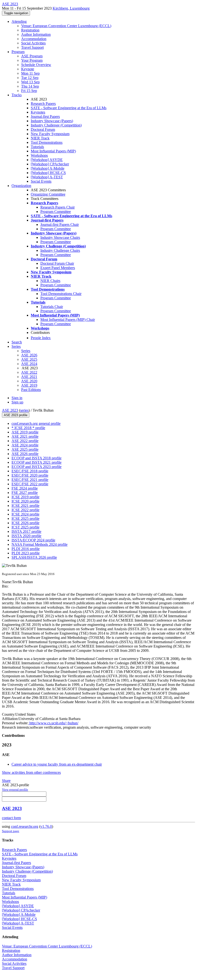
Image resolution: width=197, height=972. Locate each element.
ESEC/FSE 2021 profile (30, 480)
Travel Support (32, 47)
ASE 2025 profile (25, 449)
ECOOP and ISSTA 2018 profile (37, 458)
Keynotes (38, 112)
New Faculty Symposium (50, 134)
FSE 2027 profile (25, 493)
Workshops (39, 155)
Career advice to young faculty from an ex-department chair (57, 764)
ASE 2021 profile (25, 436)
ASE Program (32, 56)
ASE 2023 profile (15, 415)
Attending (19, 21)
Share (6, 781)
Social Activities (33, 43)
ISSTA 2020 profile (26, 536)
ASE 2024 (29, 364)
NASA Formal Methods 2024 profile (40, 544)
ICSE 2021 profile (25, 506)
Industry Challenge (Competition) (56, 125)
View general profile (15, 789)
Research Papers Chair (57, 207)
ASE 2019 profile (25, 432)
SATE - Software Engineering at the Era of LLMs (68, 108)
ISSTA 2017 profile (26, 531)
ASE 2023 (10, 410)
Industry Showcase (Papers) (52, 121)
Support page (10, 831)
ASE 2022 (29, 372)
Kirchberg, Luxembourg (71, 8)
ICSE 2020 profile (25, 501)
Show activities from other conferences (31, 772)
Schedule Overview (36, 65)
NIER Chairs (50, 281)
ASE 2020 (29, 381)
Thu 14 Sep (30, 86)
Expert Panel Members (57, 268)
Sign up (17, 402)
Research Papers (43, 104)
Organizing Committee (48, 194)
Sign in (17, 398)
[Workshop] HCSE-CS (48, 173)
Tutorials (37, 147)
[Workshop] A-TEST (47, 177)
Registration (30, 30)
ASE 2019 (29, 385)
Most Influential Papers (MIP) (53, 151)
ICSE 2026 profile (25, 523)
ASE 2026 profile (25, 454)
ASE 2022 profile (25, 441)
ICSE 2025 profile (25, 518)
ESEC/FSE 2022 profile (30, 484)
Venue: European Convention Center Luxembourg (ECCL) (66, 26)
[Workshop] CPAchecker (50, 164)
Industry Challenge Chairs (60, 250)
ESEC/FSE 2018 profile (30, 471)
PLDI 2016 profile (26, 549)
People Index (41, 338)
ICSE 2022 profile (25, 510)
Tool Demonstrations (46, 142)
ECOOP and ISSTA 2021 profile (37, 462)
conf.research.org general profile (36, 423)
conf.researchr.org (24, 826)
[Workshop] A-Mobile (47, 168)
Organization (21, 186)
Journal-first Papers (45, 116)
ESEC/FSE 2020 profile (30, 475)
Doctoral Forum (43, 129)
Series (25, 351)
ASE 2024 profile (25, 445)
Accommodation (33, 39)
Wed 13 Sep (30, 82)
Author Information (36, 34)
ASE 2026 (29, 355)
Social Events (41, 181)
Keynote (27, 69)
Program (18, 52)
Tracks (17, 95)
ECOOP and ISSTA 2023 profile (37, 467)
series (24, 410)
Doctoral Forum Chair (57, 263)
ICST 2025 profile (25, 527)
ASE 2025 (29, 359)
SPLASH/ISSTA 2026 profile (34, 557)
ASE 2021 (29, 377)
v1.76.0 (46, 826)
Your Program (32, 60)
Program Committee (55, 212)
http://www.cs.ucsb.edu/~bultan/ (53, 723)
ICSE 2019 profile (25, 497)
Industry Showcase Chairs (60, 237)
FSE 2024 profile (25, 488)
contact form (11, 818)
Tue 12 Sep (29, 78)
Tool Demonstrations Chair (60, 294)
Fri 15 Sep (29, 91)
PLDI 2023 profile (26, 553)
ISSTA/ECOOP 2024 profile (33, 540)
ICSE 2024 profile (25, 514)
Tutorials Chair (51, 307)
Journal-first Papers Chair (59, 224)
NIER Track (40, 138)
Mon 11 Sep (30, 73)
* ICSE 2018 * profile (28, 428)
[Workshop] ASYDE (47, 160)
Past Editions (31, 390)
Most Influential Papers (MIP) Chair (67, 320)
